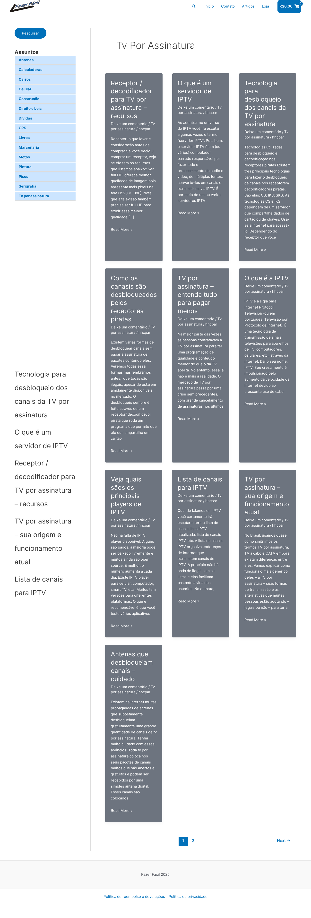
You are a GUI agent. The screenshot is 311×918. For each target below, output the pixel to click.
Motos (24, 157)
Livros (24, 137)
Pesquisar (30, 33)
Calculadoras (30, 69)
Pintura (25, 166)
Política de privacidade (188, 896)
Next (283, 840)
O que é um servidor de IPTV (195, 91)
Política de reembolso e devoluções (134, 896)
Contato (228, 6)
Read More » (121, 230)
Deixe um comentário (129, 123)
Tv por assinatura (34, 196)
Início (209, 6)
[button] (194, 6)
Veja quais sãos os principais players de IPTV (126, 495)
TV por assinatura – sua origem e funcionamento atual (266, 495)
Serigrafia (27, 186)
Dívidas (25, 118)
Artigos (248, 6)
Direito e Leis (30, 108)
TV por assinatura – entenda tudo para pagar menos (197, 294)
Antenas (26, 60)
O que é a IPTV (266, 278)
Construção (29, 98)
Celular (25, 89)
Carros (25, 79)
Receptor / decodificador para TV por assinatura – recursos (131, 99)
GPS (22, 128)
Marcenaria (29, 147)
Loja (265, 6)
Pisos (23, 176)
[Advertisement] (45, 284)
